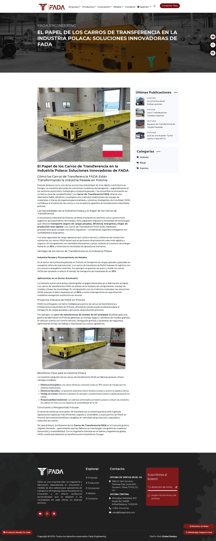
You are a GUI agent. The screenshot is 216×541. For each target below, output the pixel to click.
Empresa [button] (80, 5)
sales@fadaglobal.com (123, 510)
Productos (94, 5)
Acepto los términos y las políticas (163, 494)
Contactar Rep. (171, 5)
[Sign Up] (174, 485)
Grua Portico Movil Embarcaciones (156, 100)
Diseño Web (163, 534)
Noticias (144, 155)
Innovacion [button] (108, 5)
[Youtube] (40, 511)
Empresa (92, 475)
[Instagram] (47, 511)
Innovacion (93, 486)
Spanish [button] (147, 5)
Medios (91, 491)
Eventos (144, 166)
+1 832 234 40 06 (120, 506)
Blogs (143, 160)
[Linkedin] (54, 511)
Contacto (134, 5)
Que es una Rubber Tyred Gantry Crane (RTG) (160, 134)
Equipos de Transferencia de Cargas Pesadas (161, 123)
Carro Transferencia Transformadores (156, 112)
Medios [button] (122, 5)
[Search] (157, 6)
